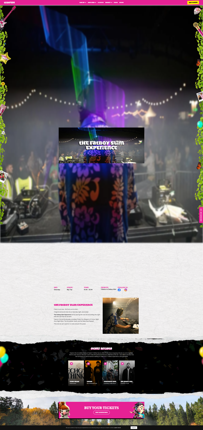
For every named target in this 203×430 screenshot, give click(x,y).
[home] (9, 2)
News (121, 2)
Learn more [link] (117, 427)
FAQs (116, 2)
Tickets (101, 2)
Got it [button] (134, 427)
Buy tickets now (101, 412)
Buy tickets (193, 2)
